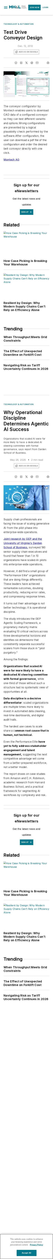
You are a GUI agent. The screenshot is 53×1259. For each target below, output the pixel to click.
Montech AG (11, 159)
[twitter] (26, 62)
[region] (26, 1246)
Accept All (26, 1253)
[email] (37, 62)
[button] (6, 7)
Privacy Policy (36, 1245)
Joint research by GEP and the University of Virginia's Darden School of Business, (23, 543)
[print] (48, 62)
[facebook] (15, 62)
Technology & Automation (19, 24)
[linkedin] (21, 62)
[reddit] (31, 62)
